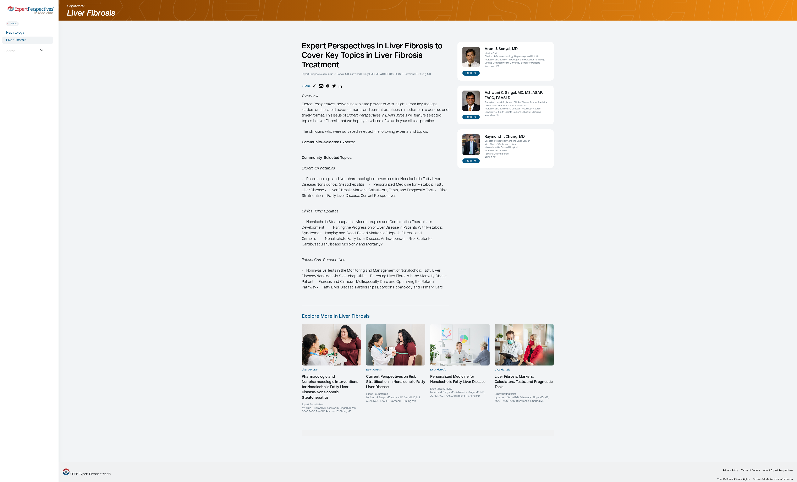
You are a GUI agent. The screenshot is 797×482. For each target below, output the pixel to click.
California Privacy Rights (736, 479)
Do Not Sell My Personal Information (773, 479)
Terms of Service (750, 470)
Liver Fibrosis (16, 40)
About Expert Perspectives (778, 470)
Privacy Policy (730, 470)
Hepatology (15, 32)
